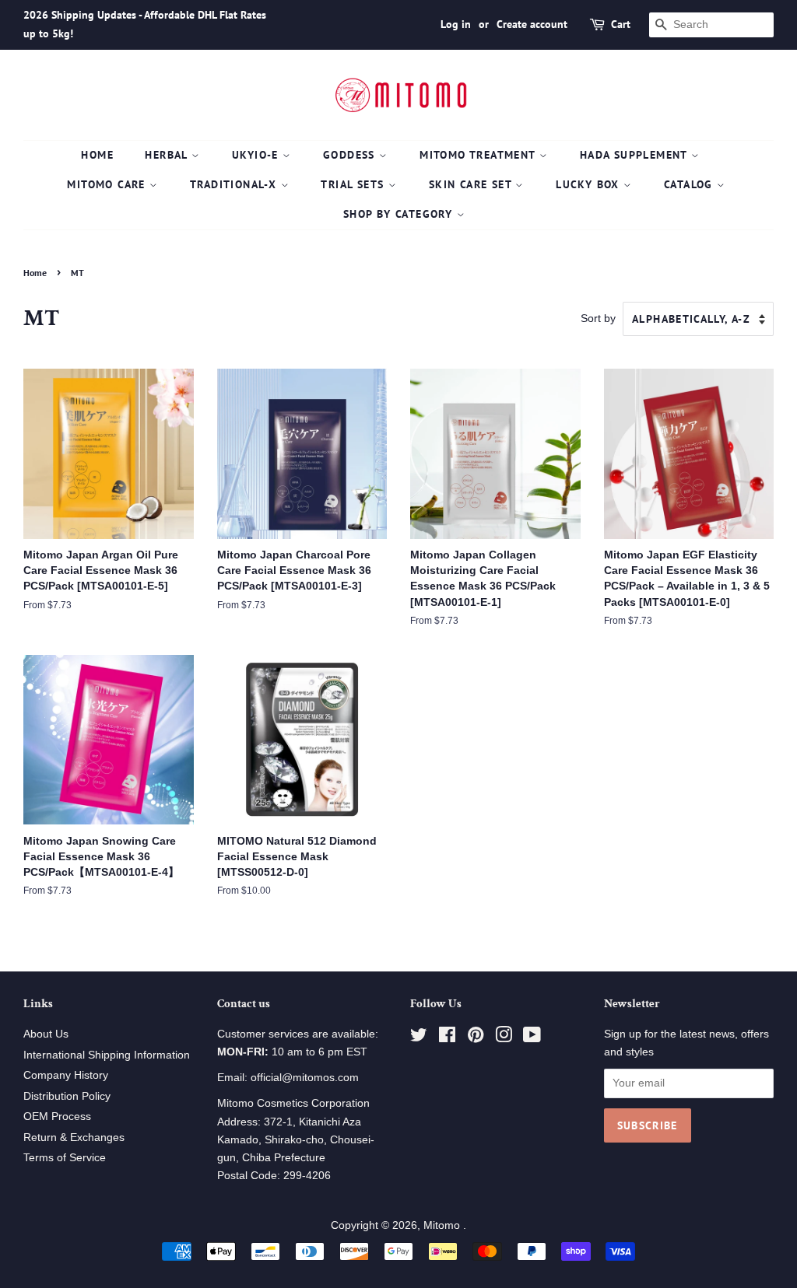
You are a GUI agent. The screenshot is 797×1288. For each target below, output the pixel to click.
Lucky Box (589, 184)
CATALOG (690, 184)
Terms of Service (64, 1158)
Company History (65, 1075)
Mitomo (443, 1225)
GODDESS (351, 155)
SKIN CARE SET (472, 184)
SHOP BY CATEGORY (400, 214)
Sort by (598, 318)
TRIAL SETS (354, 184)
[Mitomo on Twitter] (418, 1038)
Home (97, 155)
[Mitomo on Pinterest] (475, 1038)
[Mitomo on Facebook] (447, 1038)
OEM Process (57, 1116)
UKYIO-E (257, 155)
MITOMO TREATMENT (479, 155)
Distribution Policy (67, 1096)
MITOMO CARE (108, 184)
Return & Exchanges (74, 1137)
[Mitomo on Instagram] (503, 1038)
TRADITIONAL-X (235, 184)
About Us (45, 1034)
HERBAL (168, 155)
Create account (532, 24)
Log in (456, 24)
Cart (620, 24)
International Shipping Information (106, 1055)
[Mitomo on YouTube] (532, 1038)
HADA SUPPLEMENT (635, 155)
